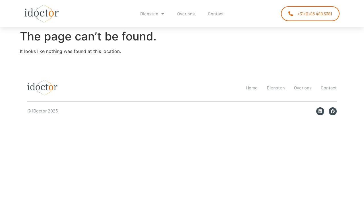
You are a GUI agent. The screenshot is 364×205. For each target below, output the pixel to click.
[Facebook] (333, 111)
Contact (216, 13)
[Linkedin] (320, 111)
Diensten (149, 13)
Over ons (186, 13)
